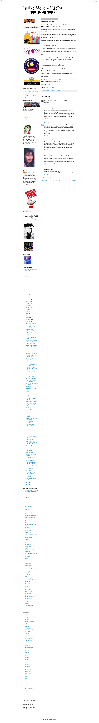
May (27, 313)
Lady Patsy (27, 645)
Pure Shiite (27, 661)
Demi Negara (28, 628)
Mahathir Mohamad (29, 549)
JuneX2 (26, 539)
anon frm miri (28, 617)
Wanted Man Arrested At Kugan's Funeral (31, 346)
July (27, 309)
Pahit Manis (27, 556)
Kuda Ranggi (28, 544)
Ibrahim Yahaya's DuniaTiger (31, 534)
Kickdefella (27, 542)
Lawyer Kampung (29, 647)
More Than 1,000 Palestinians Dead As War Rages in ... (31, 442)
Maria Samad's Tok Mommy (31, 553)
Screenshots (27, 581)
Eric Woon (27, 527)
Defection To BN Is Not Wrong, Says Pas (31, 330)
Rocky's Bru (27, 574)
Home (59, 180)
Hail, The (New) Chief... (31, 407)
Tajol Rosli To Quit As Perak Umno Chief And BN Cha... (31, 364)
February (28, 319)
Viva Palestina (28, 117)
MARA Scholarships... (31, 460)
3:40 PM (46, 135)
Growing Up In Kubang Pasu (31, 635)
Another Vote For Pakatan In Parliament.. (32, 419)
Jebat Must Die (28, 640)
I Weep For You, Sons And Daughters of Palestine (31, 473)
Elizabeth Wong (28, 519)
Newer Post (44, 180)
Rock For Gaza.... (30, 452)
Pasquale (27, 657)
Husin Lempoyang (29, 638)
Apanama (27, 619)
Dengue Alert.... (29, 413)
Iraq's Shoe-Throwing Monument (31, 327)
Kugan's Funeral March (31, 353)
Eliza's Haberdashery (29, 629)
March (27, 317)
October (28, 303)
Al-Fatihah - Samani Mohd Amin (30, 449)
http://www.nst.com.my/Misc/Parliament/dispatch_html (31, 491)
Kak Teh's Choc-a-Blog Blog (31, 541)
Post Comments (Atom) (52, 183)
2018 (26, 280)
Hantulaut (27, 636)
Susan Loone (28, 593)
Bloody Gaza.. (29, 429)
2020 (26, 278)
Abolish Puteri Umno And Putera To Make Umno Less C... (31, 350)
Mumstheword (28, 554)
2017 (26, 282)
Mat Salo (27, 650)
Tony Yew (27, 603)
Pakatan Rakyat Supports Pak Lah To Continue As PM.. (32, 398)
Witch (26, 676)
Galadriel (27, 633)
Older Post (74, 180)
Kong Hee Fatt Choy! (31, 378)
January (28, 321)
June (27, 311)
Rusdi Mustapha (28, 578)
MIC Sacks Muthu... (30, 391)
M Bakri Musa (28, 546)
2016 (26, 284)
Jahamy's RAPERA (29, 537)
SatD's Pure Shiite (29, 668)
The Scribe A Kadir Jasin (30, 600)
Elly (25, 520)
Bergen (26, 623)
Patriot (26, 659)
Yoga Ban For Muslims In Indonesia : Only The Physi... (31, 368)
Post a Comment (47, 177)
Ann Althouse (28, 511)
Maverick (27, 652)
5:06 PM (46, 174)
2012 (26, 292)
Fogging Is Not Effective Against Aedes (31, 356)
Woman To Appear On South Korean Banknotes (31, 360)
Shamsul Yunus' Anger (30, 588)
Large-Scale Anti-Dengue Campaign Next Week (31, 372)
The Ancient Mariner (29, 596)
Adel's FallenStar (28, 506)
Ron (26, 576)
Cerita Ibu (27, 626)
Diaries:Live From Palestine (31, 116)
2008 (26, 482)
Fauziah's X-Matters (29, 529)
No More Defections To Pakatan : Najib (31, 375)
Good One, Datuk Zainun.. (30, 422)
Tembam (27, 500)
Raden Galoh (28, 563)
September (29, 305)
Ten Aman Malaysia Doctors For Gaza (30, 446)
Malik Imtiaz (27, 551)
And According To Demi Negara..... (31, 394)
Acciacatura (27, 616)
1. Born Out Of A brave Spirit (31, 91)
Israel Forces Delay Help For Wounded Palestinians (31, 467)
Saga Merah (27, 666)
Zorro (26, 608)
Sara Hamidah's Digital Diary (31, 579)
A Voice (26, 614)
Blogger (55, 719)
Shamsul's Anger (28, 669)
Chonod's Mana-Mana (30, 517)
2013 (26, 290)
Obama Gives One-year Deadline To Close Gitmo (31, 404)
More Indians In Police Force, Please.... (31, 381)
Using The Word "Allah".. (31, 401)
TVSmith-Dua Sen (29, 605)
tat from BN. (51, 87)
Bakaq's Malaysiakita (29, 621)
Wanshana (27, 674)
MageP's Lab (28, 548)
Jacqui (26, 535)
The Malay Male (28, 598)
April (27, 315)
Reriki (26, 662)
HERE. (49, 84)
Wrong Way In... (29, 386)
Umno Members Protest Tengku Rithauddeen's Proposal (31, 337)
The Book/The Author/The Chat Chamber (31, 270)
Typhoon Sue (28, 673)
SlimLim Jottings (28, 591)
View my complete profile (29, 186)
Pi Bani (26, 558)
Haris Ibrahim (28, 532)
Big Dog (26, 624)
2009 (26, 298)
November (28, 301)
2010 (26, 296)
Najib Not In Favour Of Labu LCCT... (31, 324)
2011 (26, 294)
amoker (46, 98)
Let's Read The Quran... (31, 433)
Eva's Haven (27, 631)
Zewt (26, 678)
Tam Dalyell (27, 671)
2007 (26, 484)
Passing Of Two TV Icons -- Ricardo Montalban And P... (31, 436)
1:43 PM (46, 118)
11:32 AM (46, 104)
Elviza (26, 522)
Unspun (26, 607)
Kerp (26, 643)
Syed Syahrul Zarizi (29, 594)
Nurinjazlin (27, 499)
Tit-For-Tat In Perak (30, 343)
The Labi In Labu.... (30, 439)
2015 (26, 286)
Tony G (26, 601)
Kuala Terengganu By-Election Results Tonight (31, 426)
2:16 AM (46, 164)
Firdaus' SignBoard (29, 530)
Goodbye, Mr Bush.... (31, 431)
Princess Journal (28, 561)
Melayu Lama (28, 654)
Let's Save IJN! (29, 476)
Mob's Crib (27, 655)
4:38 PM (46, 149)
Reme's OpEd (28, 567)
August (28, 307)
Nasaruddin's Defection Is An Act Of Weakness (32, 341)
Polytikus (27, 560)
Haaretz (26, 119)
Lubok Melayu (28, 649)
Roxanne (27, 664)
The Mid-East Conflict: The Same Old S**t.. (31, 463)
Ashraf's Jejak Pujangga (30, 515)
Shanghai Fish (28, 589)
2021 (26, 276)
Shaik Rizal (27, 583)
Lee (45, 122)
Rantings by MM (28, 565)
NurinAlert (27, 497)
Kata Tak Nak (28, 642)
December (28, 299)
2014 (26, 288)
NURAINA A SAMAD (29, 172)
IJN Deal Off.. (29, 470)
